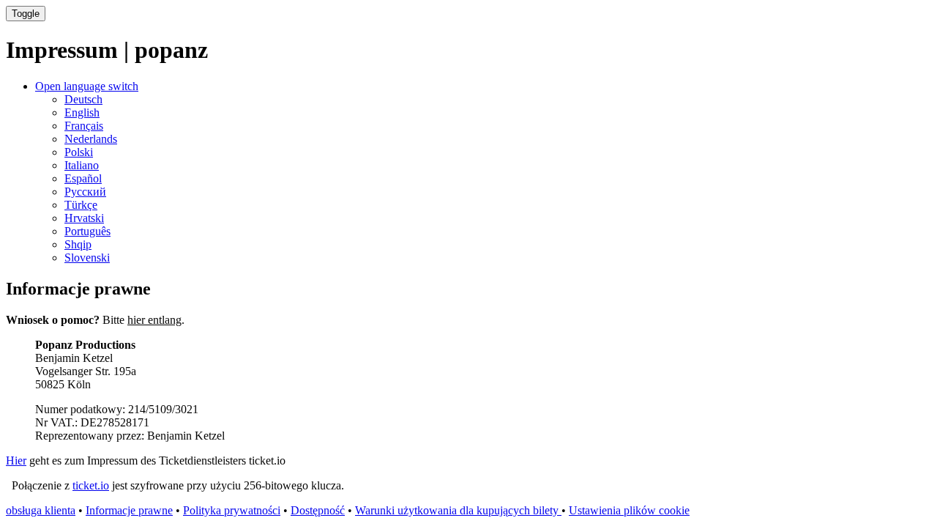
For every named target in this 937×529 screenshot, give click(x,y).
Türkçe (80, 205)
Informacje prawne (129, 510)
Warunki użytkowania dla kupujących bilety (458, 510)
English (82, 112)
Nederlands (90, 139)
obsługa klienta (40, 510)
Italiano (81, 165)
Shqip (78, 244)
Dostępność (318, 510)
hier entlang (154, 320)
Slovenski (87, 257)
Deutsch (83, 99)
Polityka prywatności (231, 510)
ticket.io (90, 485)
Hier (16, 460)
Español (83, 178)
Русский (85, 191)
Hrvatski (84, 218)
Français (83, 125)
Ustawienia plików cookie (629, 510)
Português (87, 231)
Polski (78, 152)
